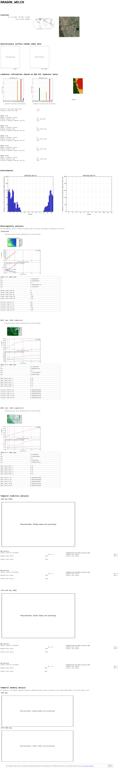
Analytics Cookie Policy (89, 765)
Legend (73, 99)
